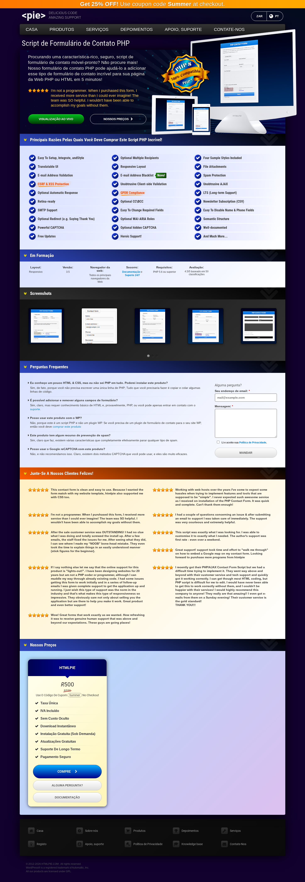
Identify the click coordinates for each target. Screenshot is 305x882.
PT (279, 16)
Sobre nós (91, 830)
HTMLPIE (67, 667)
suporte (35, 409)
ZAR (261, 16)
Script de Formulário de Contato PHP (76, 43)
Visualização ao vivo (56, 119)
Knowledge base (192, 844)
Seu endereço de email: (240, 391)
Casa (32, 29)
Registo (41, 844)
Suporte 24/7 (132, 275)
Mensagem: (232, 406)
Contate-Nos (229, 29)
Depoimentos (137, 29)
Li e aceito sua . (244, 442)
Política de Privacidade (252, 442)
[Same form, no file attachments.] (205, 326)
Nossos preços (116, 119)
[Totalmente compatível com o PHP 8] (186, 73)
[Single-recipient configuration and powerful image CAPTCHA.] (46, 326)
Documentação (131, 271)
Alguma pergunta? (67, 785)
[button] (148, 356)
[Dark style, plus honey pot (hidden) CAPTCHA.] (258, 326)
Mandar (245, 452)
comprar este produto (67, 426)
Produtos (62, 29)
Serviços (97, 29)
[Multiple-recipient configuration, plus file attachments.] (152, 326)
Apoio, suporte (183, 29)
